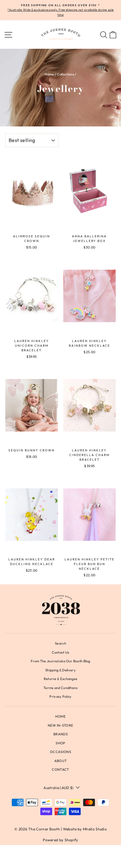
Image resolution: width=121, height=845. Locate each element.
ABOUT (60, 761)
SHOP (60, 743)
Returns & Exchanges (61, 679)
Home (49, 74)
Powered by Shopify (60, 840)
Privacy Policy (60, 696)
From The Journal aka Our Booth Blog (60, 661)
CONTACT (60, 769)
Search (60, 643)
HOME (60, 716)
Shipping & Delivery (60, 670)
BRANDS (60, 734)
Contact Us (60, 652)
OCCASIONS (60, 752)
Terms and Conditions (60, 688)
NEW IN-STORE (61, 725)
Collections (65, 74)
